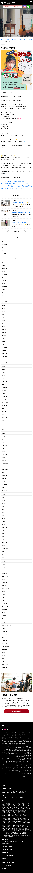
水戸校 (3, 277)
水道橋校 (4, 332)
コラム (8, 792)
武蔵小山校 (4, 363)
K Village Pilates (22, 841)
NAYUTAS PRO (22, 792)
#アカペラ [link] (18, 185)
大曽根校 (4, 555)
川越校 (3, 296)
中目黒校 (4, 384)
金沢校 (3, 515)
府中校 (3, 442)
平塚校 (3, 506)
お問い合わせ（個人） (7, 846)
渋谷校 (3, 375)
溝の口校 (4, 460)
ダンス (3, 247)
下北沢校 (4, 390)
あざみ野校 (4, 485)
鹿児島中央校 (5, 664)
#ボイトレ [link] (20, 183)
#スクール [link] (4, 185)
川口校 (3, 290)
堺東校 (3, 600)
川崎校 (3, 457)
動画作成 (4, 253)
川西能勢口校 (5, 616)
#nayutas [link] (8, 181)
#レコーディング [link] (7, 189)
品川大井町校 (5, 357)
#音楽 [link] (8, 185)
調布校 (3, 439)
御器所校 (4, 564)
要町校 (3, 427)
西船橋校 (4, 317)
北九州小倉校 (5, 643)
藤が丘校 (4, 561)
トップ (3, 785)
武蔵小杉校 (4, 454)
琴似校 (3, 271)
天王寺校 (4, 585)
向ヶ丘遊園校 (5, 463)
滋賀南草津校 (5, 573)
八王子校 (4, 448)
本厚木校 (4, 497)
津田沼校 (4, 320)
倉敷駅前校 (4, 631)
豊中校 (3, 591)
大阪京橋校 (4, 582)
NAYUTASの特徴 (5, 791)
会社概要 (4, 868)
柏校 (3, 323)
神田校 (3, 326)
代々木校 (4, 378)
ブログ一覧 (16, 232)
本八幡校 (4, 311)
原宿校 (3, 369)
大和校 (3, 494)
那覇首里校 (4, 667)
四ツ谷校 (4, 399)
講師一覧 (15, 791)
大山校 (3, 430)
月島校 (3, 338)
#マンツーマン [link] (6, 187)
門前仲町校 (4, 354)
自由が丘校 (4, 381)
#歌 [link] (11, 185)
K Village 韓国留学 (13, 841)
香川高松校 (4, 640)
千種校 (3, 552)
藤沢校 (3, 503)
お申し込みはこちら (16, 711)
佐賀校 (3, 655)
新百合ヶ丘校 (5, 469)
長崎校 (3, 658)
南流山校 (4, 305)
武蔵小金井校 (5, 445)
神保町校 (4, 329)
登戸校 (3, 466)
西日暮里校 (4, 347)
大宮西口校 (4, 287)
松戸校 (3, 308)
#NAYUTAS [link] (13, 181)
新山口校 (4, 637)
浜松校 (3, 530)
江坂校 (3, 594)
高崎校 (3, 283)
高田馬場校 (4, 418)
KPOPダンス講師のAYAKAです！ (19, 222)
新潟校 (3, 509)
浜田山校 (4, 415)
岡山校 (3, 628)
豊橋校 (3, 533)
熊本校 (3, 661)
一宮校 (3, 567)
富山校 (3, 512)
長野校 (3, 518)
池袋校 (3, 424)
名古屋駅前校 (5, 543)
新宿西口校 (4, 405)
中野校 (3, 408)
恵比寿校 (4, 372)
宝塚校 (3, 613)
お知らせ (20, 791)
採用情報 (4, 859)
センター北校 (5, 482)
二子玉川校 (4, 396)
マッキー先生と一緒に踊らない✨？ (20, 202)
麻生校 (3, 265)
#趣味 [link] (22, 185)
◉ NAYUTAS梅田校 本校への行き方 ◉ (21, 212)
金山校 (3, 546)
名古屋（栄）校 (5, 549)
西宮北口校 (4, 610)
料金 (11, 791)
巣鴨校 (3, 421)
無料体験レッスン (6, 852)
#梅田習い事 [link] (14, 183)
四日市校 (4, 570)
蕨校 (3, 293)
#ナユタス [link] (3, 181)
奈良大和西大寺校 (6, 625)
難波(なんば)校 (5, 588)
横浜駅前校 (4, 475)
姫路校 (3, 619)
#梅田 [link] (20, 181)
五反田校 (4, 360)
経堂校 (3, 393)
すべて (3, 241)
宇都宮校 (4, 280)
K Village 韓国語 (5, 841)
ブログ (24, 791)
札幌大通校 (4, 268)
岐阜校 (3, 524)
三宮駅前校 (4, 603)
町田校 (3, 451)
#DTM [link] (12, 189)
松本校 (3, 521)
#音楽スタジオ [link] (21, 187)
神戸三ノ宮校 (5, 606)
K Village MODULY (5, 843)
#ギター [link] (14, 185)
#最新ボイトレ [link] (13, 187)
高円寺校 (4, 411)
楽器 (3, 250)
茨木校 (3, 597)
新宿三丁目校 (5, 402)
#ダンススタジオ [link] (19, 189)
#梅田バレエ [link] (8, 183)
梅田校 (3, 579)
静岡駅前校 (4, 527)
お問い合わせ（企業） (7, 849)
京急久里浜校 (5, 491)
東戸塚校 (4, 500)
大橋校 (3, 652)
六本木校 (4, 341)
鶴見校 (3, 488)
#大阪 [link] (17, 181)
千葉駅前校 (4, 302)
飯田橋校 (4, 335)
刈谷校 (3, 539)
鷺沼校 (3, 472)
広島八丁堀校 (5, 634)
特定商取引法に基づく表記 (8, 862)
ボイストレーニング (7, 244)
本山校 (3, 558)
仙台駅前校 (4, 274)
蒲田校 (3, 366)
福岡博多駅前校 (5, 646)
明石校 (3, 622)
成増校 (3, 433)
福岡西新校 (4, 649)
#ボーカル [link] (25, 183)
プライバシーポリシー (7, 865)
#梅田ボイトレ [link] (25, 181)
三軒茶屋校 (4, 387)
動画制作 (21, 797)
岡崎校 (3, 536)
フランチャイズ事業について (9, 855)
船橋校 (3, 314)
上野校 (3, 344)
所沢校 (3, 299)
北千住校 (4, 350)
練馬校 (3, 436)
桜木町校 (4, 478)
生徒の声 (3, 792)
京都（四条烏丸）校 (7, 576)
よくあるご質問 (14, 792)
